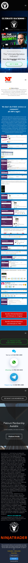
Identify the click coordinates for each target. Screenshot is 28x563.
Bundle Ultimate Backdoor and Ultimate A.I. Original (14, 315)
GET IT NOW (14, 64)
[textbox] (14, 109)
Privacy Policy (14, 553)
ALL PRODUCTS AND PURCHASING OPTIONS (14, 342)
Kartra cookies (17, 550)
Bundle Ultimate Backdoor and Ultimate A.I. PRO (14, 323)
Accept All (14, 558)
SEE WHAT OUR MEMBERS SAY (14, 398)
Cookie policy (10, 550)
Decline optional (14, 555)
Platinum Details (14, 436)
